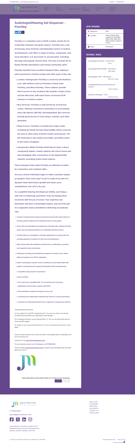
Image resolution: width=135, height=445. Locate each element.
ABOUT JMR (93, 402)
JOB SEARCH (93, 408)
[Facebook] (12, 419)
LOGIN (111, 2)
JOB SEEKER (93, 404)
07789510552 (14, 2)
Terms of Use (121, 439)
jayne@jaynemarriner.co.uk (29, 2)
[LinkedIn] (24, 419)
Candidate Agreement (109, 439)
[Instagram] (30, 419)
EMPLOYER (93, 406)
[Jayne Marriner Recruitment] (27, 11)
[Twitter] (18, 419)
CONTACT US (93, 410)
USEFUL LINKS (94, 413)
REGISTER (120, 2)
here (50, 378)
